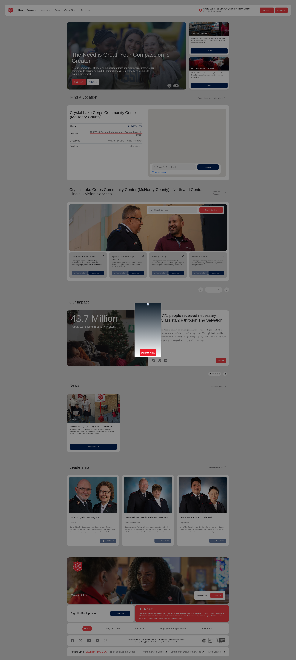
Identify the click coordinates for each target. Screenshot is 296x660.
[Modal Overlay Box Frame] (147, 330)
